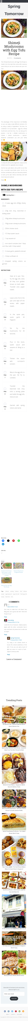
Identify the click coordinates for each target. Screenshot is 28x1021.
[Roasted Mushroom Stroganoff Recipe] (18, 566)
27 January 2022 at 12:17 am (13, 622)
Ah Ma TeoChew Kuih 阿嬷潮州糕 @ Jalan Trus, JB (14, 928)
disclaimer (19, 1014)
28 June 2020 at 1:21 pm (12, 606)
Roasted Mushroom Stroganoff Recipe (18, 571)
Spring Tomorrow (14, 10)
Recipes (9, 58)
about (7, 1014)
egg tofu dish (16, 594)
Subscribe (14, 998)
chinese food (18, 591)
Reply (5, 617)
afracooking (10, 620)
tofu (12, 597)
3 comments (17, 58)
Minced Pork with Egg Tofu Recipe (6, 586)
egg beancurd (8, 594)
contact (13, 1014)
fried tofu (7, 597)
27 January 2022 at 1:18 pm (16, 640)
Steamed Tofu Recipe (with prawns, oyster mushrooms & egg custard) (6, 573)
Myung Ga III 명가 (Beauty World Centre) (14, 975)
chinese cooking (9, 591)
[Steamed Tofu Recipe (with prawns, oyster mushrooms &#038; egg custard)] (6, 566)
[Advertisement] (14, 104)
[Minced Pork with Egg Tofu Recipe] (6, 580)
